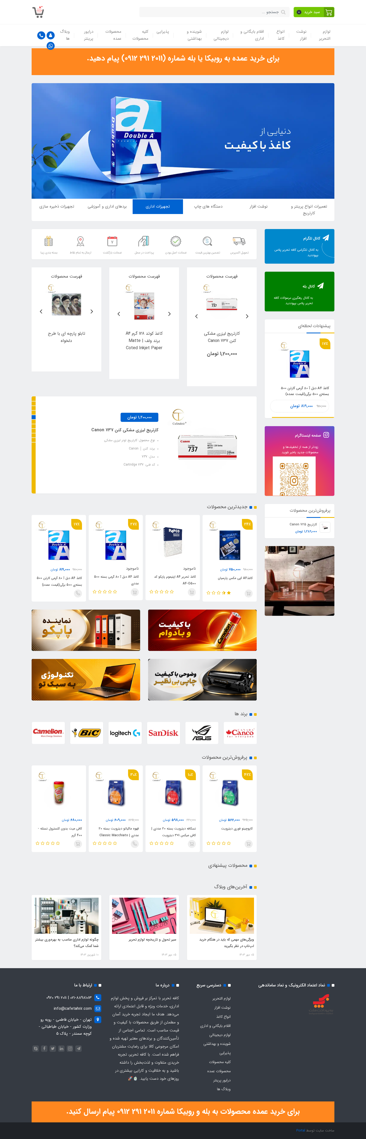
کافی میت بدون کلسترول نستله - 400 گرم (117, 832)
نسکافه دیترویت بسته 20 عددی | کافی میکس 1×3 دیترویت (230, 832)
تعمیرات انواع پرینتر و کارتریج (309, 210)
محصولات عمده (113, 35)
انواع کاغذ (281, 35)
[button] (314, 12)
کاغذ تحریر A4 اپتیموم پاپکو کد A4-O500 (175, 580)
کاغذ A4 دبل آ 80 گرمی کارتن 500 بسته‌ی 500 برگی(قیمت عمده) (59, 581)
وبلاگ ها (65, 35)
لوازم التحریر (324, 35)
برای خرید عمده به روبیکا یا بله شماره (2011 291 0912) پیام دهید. (183, 58)
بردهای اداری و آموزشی (107, 206)
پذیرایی (162, 31)
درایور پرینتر (88, 35)
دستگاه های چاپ (208, 206)
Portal (300, 1130)
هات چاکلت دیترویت (68, 828)
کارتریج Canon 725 (303, 524)
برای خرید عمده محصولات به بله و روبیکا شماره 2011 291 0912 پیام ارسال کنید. (183, 1112)
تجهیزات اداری (158, 206)
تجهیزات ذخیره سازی (56, 206)
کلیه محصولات (140, 35)
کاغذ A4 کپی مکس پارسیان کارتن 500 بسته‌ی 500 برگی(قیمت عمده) (301, 391)
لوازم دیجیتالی (221, 35)
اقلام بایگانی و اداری (252, 35)
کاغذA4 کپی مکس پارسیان (235, 578)
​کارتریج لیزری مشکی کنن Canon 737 (124, 430)
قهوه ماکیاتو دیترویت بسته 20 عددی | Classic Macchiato (176, 832)
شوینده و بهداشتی (194, 35)
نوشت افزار (301, 35)
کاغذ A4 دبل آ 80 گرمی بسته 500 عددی (116, 580)
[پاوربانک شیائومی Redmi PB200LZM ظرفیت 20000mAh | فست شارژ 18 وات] (221, 303)
